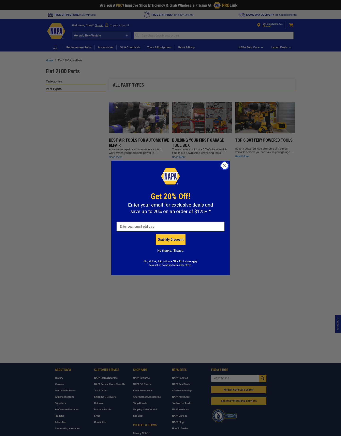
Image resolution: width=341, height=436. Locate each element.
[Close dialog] (224, 165)
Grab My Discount (171, 239)
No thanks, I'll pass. (170, 251)
